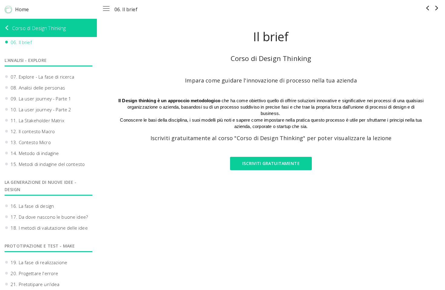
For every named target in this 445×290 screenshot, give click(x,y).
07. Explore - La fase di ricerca (42, 77)
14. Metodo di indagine (35, 153)
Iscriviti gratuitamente (270, 163)
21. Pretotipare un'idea (35, 284)
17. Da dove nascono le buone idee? (49, 217)
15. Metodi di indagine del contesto (48, 164)
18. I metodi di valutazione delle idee (49, 228)
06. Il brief (21, 42)
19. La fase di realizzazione (39, 262)
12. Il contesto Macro (33, 131)
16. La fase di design (32, 206)
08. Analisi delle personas (38, 88)
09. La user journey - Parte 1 (41, 99)
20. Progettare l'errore (34, 273)
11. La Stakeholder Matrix (37, 120)
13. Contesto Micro (31, 142)
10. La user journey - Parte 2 (41, 109)
